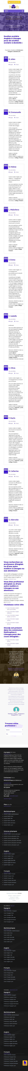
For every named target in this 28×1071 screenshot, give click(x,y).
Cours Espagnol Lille (8, 915)
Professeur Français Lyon (10, 1065)
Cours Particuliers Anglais (10, 950)
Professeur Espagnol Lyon (10, 1005)
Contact (14, 900)
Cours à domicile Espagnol (10, 995)
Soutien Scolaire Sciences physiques (12, 834)
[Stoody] (14, 7)
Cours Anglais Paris (8, 952)
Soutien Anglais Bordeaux (10, 862)
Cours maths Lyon (8, 941)
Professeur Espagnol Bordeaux (11, 1003)
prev (6, 712)
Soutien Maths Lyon (8, 825)
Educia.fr (12, 905)
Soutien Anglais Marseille (9, 860)
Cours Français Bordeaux (9, 979)
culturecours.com (13, 990)
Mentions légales (8, 798)
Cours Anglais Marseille (9, 957)
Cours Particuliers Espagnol (10, 911)
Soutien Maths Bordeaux (9, 822)
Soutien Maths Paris (8, 816)
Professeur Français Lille (9, 1059)
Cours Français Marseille (9, 977)
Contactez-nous (12, 579)
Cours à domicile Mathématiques (11, 1015)
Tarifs (17, 898)
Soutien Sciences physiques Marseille (12, 840)
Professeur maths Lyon (9, 1025)
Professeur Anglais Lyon (9, 1045)
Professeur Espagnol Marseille (11, 1001)
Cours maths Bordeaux (9, 939)
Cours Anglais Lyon (8, 961)
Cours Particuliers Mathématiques (12, 930)
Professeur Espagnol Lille (10, 999)
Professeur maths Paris (9, 1017)
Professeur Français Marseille (11, 1061)
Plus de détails (12, 62)
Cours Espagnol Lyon (9, 921)
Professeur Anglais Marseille (10, 1041)
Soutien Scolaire (13, 17)
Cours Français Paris (8, 972)
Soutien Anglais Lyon (8, 864)
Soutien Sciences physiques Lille (11, 838)
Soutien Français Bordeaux (10, 882)
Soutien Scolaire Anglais (9, 854)
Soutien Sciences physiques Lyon (11, 844)
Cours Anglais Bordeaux (9, 959)
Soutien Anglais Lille (8, 858)
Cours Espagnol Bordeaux (10, 919)
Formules (12, 897)
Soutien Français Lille (8, 878)
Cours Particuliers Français (10, 970)
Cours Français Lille (8, 975)
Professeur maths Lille (9, 1019)
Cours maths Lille (8, 935)
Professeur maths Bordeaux (10, 1023)
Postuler (9, 602)
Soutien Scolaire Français (9, 873)
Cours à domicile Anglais (9, 1034)
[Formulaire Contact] (25, 1065)
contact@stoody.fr (13, 796)
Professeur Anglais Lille (9, 1039)
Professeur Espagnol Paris (10, 997)
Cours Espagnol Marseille (10, 917)
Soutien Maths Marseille (9, 820)
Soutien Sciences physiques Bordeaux (12, 842)
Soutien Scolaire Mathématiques (11, 814)
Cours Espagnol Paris (9, 913)
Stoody (9, 895)
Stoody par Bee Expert (12, 893)
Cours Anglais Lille (8, 955)
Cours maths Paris (8, 933)
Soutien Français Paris (9, 876)
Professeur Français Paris (10, 1057)
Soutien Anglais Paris (8, 856)
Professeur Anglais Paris (9, 1037)
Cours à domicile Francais (9, 1054)
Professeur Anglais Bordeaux (10, 1043)
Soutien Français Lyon (9, 884)
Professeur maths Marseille (10, 1021)
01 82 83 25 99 (14, 2)
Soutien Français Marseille (10, 880)
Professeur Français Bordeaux (11, 1063)
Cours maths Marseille (9, 937)
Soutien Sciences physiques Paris (11, 836)
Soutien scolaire (16, 895)
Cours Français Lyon (8, 981)
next (22, 712)
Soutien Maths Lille (8, 818)
